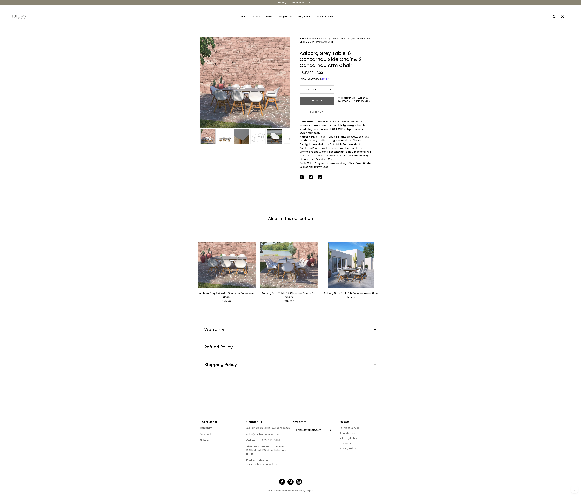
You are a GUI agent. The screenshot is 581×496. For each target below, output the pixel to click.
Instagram (206, 428)
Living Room (304, 16)
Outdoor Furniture (324, 16)
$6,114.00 (351, 297)
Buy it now (317, 111)
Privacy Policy (347, 448)
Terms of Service (349, 428)
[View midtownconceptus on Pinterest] (290, 482)
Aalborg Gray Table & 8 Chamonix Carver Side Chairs (289, 295)
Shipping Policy (220, 365)
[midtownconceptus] (18, 17)
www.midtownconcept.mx (261, 464)
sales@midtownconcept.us (262, 434)
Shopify (309, 490)
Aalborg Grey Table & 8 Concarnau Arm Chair (351, 293)
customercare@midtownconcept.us (268, 428)
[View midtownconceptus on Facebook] (282, 482)
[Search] (554, 16)
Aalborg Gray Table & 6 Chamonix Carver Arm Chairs (226, 295)
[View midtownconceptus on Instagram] (299, 482)
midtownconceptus (285, 490)
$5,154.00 (226, 301)
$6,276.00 (289, 301)
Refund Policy (218, 347)
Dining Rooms (285, 16)
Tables (269, 16)
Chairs (256, 16)
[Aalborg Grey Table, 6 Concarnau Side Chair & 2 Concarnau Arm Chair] (208, 136)
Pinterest (205, 440)
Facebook (206, 434)
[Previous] (199, 82)
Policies (344, 422)
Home (244, 16)
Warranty (214, 329)
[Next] (290, 82)
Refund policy (347, 433)
